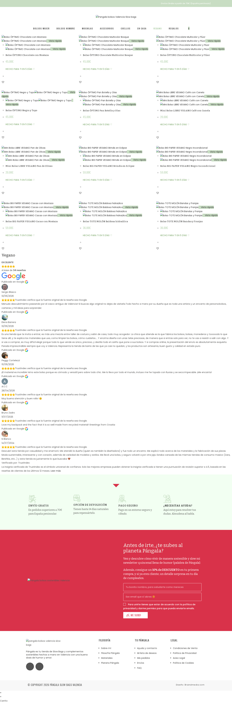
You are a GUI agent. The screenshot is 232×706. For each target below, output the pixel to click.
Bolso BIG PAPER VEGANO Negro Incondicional (187, 166)
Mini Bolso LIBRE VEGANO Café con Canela (185, 110)
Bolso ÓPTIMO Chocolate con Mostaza (27, 55)
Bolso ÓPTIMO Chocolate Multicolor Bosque (108, 55)
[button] (3, 82)
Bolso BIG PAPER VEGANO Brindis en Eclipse (108, 166)
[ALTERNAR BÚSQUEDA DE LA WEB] (198, 28)
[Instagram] (39, 666)
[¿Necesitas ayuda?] (167, 499)
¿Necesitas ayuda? (177, 505)
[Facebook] (30, 666)
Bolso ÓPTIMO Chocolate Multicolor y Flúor (185, 55)
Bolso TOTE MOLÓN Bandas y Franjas (181, 221)
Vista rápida (55, 40)
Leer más (56, 470)
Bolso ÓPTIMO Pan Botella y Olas (101, 110)
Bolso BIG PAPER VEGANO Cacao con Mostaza (32, 221)
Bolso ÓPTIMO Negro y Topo (21, 110)
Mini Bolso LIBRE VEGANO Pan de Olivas (29, 166)
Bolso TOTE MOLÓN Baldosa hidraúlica (105, 221)
